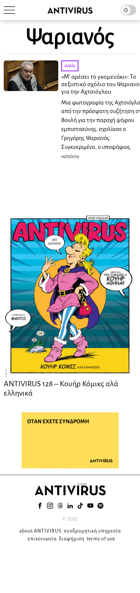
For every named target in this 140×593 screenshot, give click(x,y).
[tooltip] (39, 505)
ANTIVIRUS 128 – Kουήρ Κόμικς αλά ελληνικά (61, 388)
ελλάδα (69, 65)
